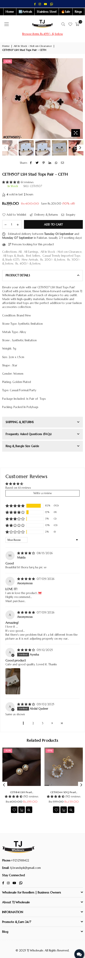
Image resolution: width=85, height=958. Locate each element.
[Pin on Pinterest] (43, 163)
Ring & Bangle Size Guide (22, 446)
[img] (26, 553)
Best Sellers (33, 256)
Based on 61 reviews (18, 488)
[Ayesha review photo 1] (12, 681)
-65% (50, 750)
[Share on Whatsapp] (56, 163)
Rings (78, 12)
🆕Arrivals (25, 12)
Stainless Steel (46, 12)
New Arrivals (30, 259)
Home (10, 12)
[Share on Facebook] (31, 163)
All (20, 252)
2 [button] (33, 723)
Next (79, 98)
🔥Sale (65, 12)
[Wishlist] (70, 24)
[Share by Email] (62, 163)
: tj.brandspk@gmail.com (25, 868)
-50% (7, 61)
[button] (11, 182)
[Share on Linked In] (50, 163)
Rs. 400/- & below (27, 263)
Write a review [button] (42, 493)
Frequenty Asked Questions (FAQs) (29, 434)
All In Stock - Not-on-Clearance (33, 46)
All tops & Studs (13, 256)
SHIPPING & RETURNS (20, 422)
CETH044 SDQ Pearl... (63, 792)
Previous (5, 98)
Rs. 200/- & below (52, 259)
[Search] (63, 24)
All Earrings (31, 252)
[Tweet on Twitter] (37, 163)
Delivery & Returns (46, 215)
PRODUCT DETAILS (18, 275)
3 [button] (42, 723)
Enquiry (70, 215)
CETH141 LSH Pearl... (21, 792)
